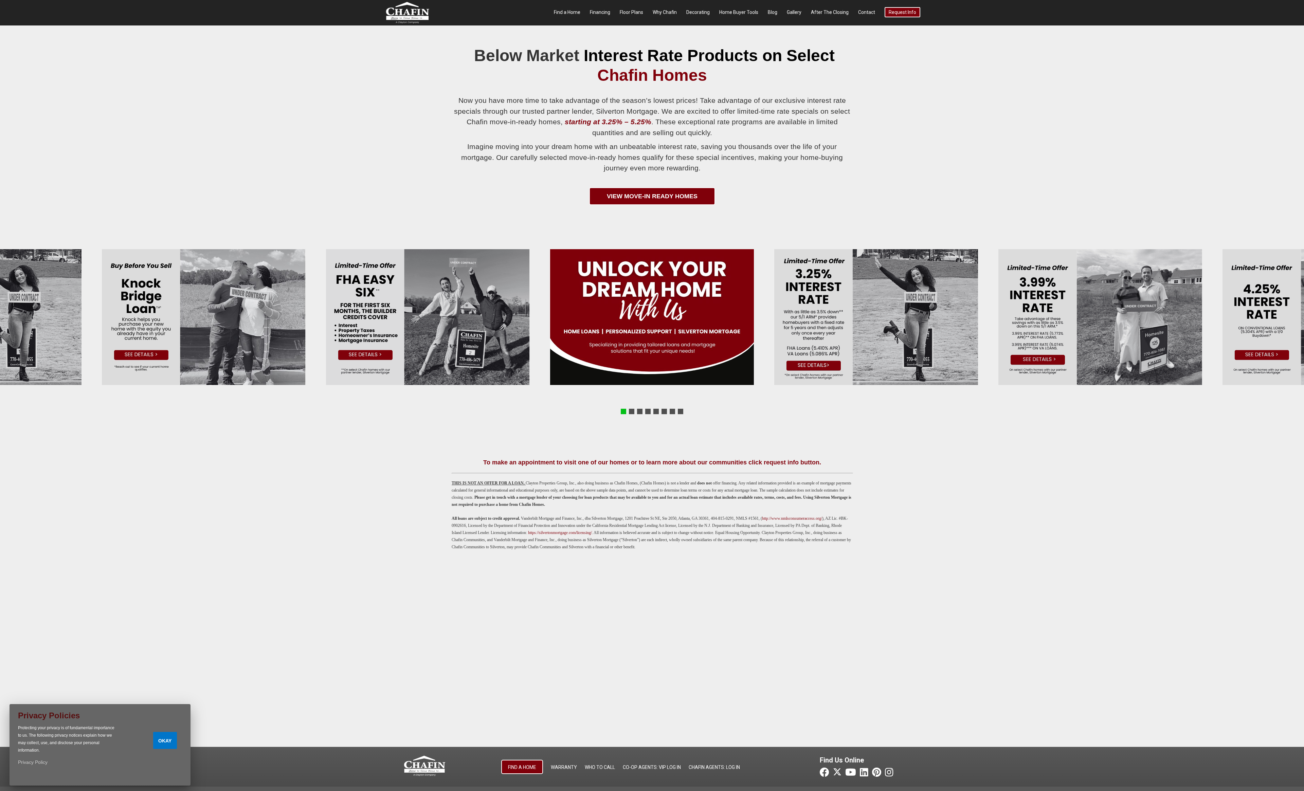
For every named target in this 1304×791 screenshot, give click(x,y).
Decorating (698, 12)
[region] (652, 317)
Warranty (564, 767)
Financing (600, 12)
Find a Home (567, 12)
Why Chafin (665, 12)
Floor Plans (631, 12)
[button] (623, 411)
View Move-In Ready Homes (652, 196)
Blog (772, 12)
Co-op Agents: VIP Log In (652, 767)
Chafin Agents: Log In (714, 767)
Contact (866, 12)
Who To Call (600, 767)
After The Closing (830, 12)
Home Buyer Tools (738, 12)
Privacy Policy (33, 762)
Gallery (794, 12)
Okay (164, 740)
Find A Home (522, 767)
